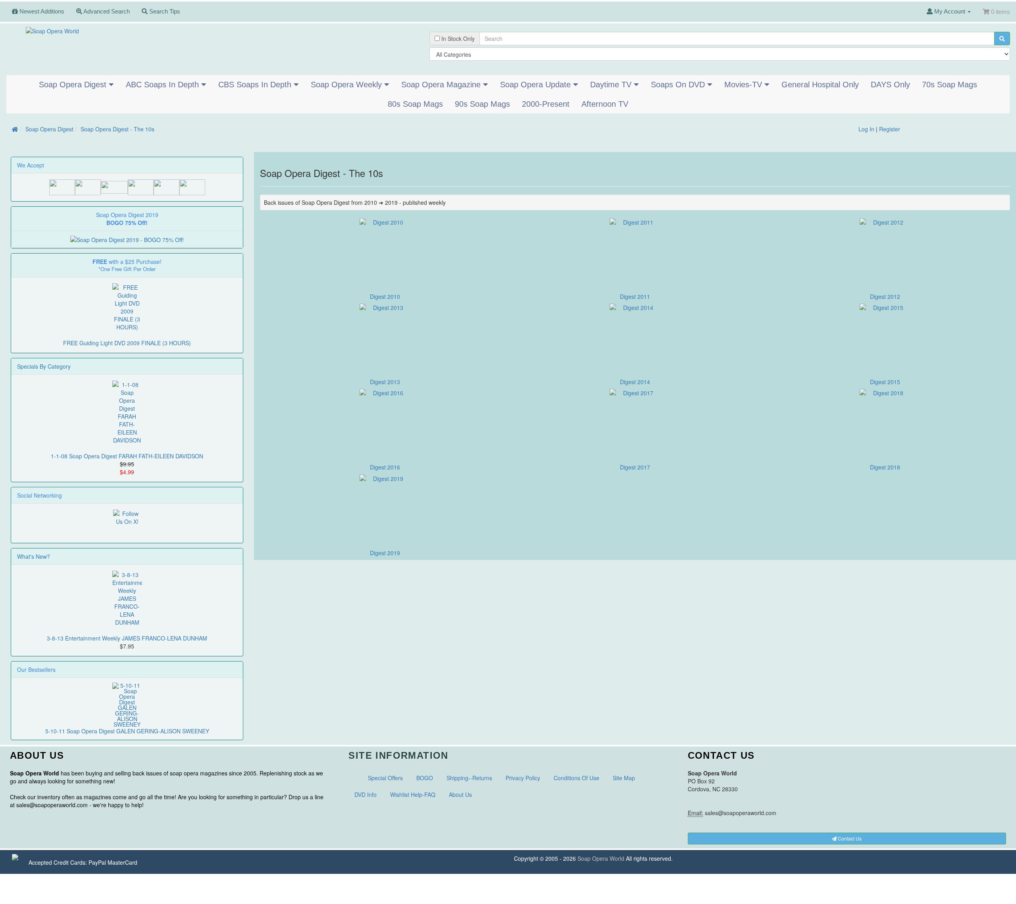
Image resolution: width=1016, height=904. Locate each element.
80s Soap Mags (415, 104)
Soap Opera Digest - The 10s (117, 129)
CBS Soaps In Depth (256, 84)
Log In (866, 129)
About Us (460, 794)
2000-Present (546, 104)
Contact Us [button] (849, 838)
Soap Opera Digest (74, 84)
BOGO (424, 778)
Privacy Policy (523, 778)
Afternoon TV (604, 104)
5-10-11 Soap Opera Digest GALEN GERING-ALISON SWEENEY (127, 731)
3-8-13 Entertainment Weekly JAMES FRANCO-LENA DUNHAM (127, 638)
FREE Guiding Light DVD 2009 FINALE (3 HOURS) (127, 343)
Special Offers (385, 778)
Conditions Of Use (576, 778)
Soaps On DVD (679, 84)
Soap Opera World (600, 858)
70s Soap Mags (949, 84)
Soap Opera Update (536, 84)
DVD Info (365, 794)
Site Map (624, 778)
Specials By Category (44, 366)
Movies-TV (744, 84)
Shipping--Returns (469, 778)
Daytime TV (612, 84)
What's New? (33, 556)
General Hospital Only (820, 84)
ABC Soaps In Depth (163, 84)
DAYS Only (890, 84)
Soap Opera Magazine (442, 84)
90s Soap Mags (482, 104)
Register (889, 129)
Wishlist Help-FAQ (412, 794)
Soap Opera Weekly (347, 84)
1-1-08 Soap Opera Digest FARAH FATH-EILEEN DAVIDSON (127, 456)
